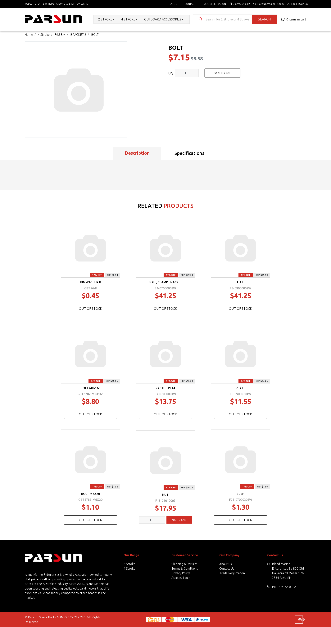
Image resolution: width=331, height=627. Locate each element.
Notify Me (222, 73)
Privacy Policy (180, 573)
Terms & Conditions (184, 568)
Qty (170, 73)
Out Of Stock (90, 308)
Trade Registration (214, 3)
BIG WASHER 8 (90, 282)
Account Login (180, 577)
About (174, 3)
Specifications (189, 153)
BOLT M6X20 (90, 493)
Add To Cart (179, 520)
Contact (190, 3)
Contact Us (226, 568)
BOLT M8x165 (90, 388)
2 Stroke (129, 564)
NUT (165, 494)
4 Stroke (129, 568)
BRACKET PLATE (165, 388)
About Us (225, 564)
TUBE (240, 282)
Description (137, 153)
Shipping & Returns (184, 564)
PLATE (240, 388)
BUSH (240, 493)
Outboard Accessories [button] (162, 19)
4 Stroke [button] (128, 19)
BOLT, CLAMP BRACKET (165, 282)
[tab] (137, 153)
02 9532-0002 (286, 587)
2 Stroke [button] (105, 19)
